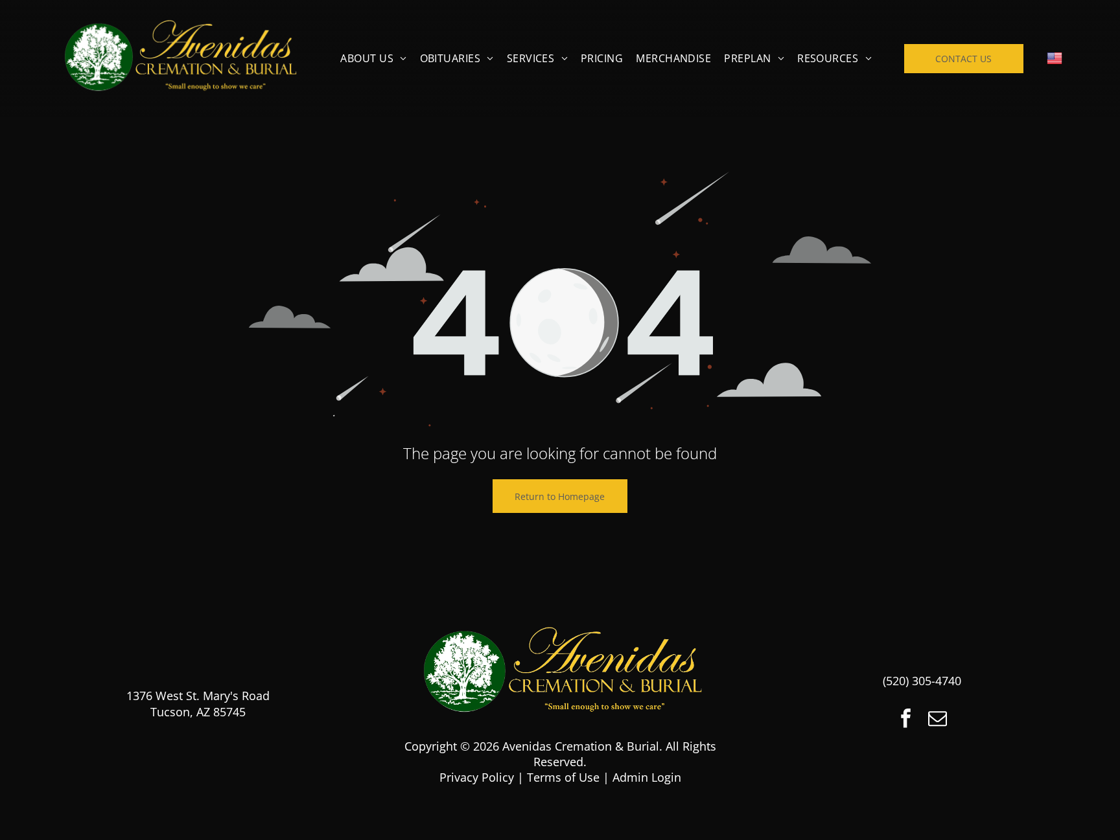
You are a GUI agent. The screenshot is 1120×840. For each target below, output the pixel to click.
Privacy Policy (476, 777)
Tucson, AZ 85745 (198, 712)
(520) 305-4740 (922, 680)
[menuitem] (373, 58)
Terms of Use (563, 777)
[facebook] (906, 720)
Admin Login (646, 777)
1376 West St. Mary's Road (198, 695)
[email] (938, 720)
